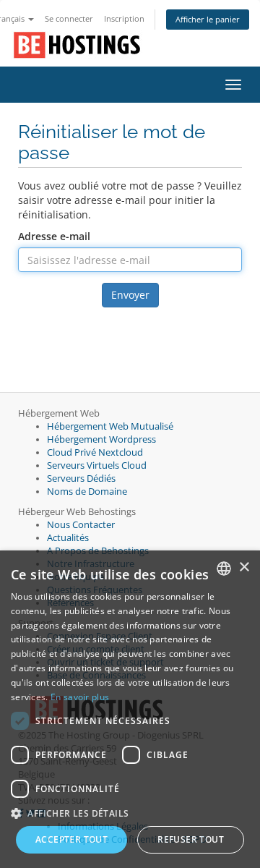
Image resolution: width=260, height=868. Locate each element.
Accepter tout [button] (71, 839)
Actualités (68, 538)
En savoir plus (80, 697)
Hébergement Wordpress (101, 439)
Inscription (124, 18)
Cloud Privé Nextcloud (95, 452)
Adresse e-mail (54, 236)
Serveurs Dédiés (81, 478)
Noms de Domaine (87, 491)
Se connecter (69, 18)
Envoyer (130, 295)
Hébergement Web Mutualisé (110, 426)
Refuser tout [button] (190, 839)
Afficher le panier (208, 19)
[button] (130, 813)
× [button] (243, 567)
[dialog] (130, 709)
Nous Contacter (81, 525)
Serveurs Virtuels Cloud (97, 465)
